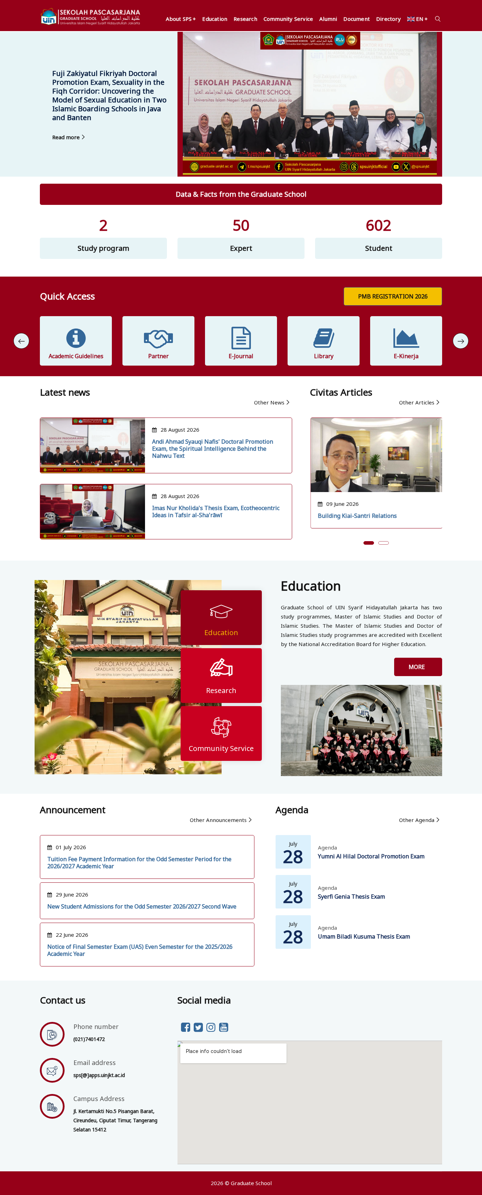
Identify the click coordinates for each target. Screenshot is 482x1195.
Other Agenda (416, 819)
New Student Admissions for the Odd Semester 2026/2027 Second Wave (141, 906)
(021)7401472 (89, 1039)
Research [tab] (221, 690)
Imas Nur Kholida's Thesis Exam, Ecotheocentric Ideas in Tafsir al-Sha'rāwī (215, 511)
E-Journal (241, 356)
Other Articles (416, 402)
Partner (158, 356)
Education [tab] (221, 632)
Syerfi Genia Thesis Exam (351, 896)
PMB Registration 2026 (393, 296)
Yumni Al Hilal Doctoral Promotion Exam (371, 856)
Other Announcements (218, 819)
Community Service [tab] (221, 748)
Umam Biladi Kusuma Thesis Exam (364, 936)
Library (323, 356)
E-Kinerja (406, 356)
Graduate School (251, 1183)
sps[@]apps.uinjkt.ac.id (99, 1075)
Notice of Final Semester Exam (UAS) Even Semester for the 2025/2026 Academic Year (140, 950)
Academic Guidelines (76, 356)
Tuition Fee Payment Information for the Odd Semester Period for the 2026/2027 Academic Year (139, 862)
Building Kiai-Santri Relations (356, 516)
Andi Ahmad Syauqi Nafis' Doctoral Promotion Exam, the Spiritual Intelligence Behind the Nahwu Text (212, 449)
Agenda (327, 847)
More (418, 667)
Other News (269, 402)
